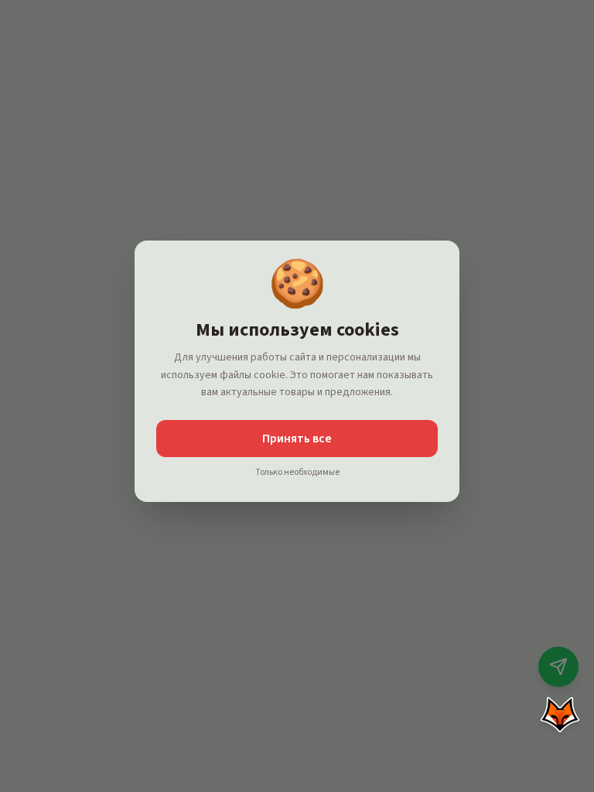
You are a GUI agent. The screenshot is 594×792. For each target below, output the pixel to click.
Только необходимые (297, 472)
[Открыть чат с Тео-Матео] (560, 714)
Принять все (297, 438)
